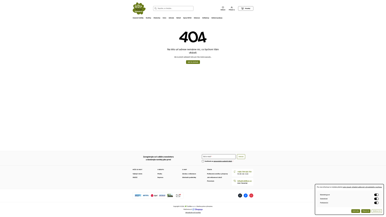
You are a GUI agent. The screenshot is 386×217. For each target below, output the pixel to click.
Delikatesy (205, 18)
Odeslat (241, 156)
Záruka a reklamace (189, 174)
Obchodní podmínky (189, 177)
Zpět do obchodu (193, 62)
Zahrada (171, 18)
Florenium (210, 181)
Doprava (160, 177)
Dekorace (197, 18)
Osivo (164, 18)
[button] (231, 8)
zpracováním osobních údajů (223, 161)
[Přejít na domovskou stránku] (139, 8)
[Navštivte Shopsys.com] (197, 209)
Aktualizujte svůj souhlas (193, 212)
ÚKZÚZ (135, 177)
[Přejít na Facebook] (246, 195)
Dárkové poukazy (216, 18)
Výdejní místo (137, 174)
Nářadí (178, 18)
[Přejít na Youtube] (251, 195)
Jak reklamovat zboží (214, 177)
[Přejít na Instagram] (240, 195)
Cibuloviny (156, 18)
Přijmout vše (365, 211)
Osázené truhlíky (138, 18)
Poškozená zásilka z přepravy (217, 174)
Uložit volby (356, 211)
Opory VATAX (187, 18)
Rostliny (148, 18)
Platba (160, 174)
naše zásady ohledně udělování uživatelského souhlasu (362, 187)
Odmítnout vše (377, 211)
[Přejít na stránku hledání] (156, 8)
